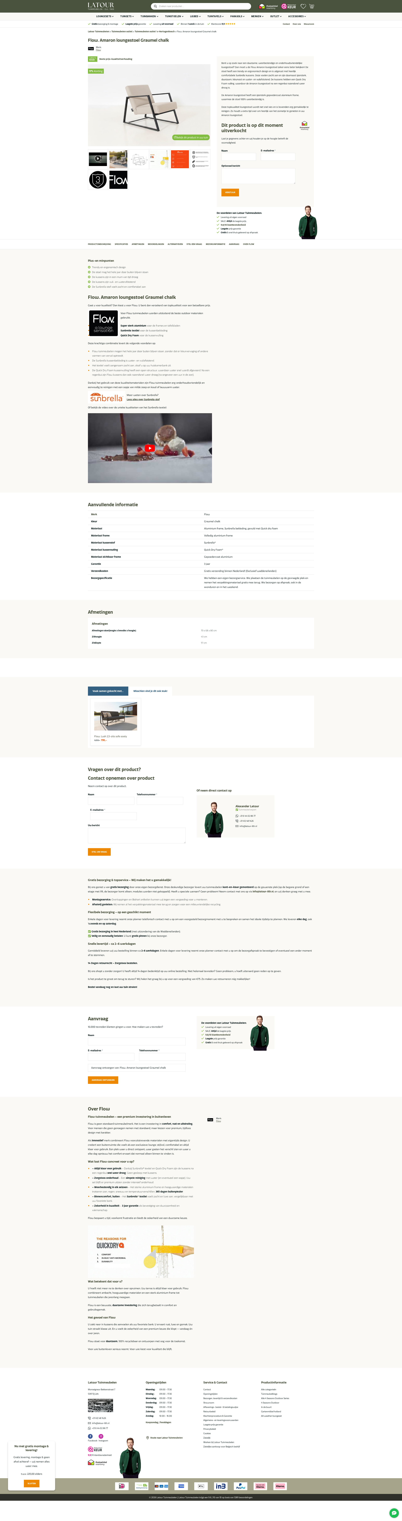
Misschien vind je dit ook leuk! (150, 691)
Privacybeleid (209, 1429)
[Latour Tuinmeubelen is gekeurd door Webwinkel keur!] (288, 6)
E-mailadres (268, 150)
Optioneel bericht (230, 165)
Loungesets (103, 16)
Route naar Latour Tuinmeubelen (166, 1437)
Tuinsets (125, 16)
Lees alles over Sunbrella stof (143, 399)
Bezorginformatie (215, 244)
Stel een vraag (194, 244)
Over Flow (248, 244)
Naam (224, 150)
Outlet (274, 16)
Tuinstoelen (173, 16)
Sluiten (32, 1483)
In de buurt (266, 1407)
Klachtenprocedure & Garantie (217, 1416)
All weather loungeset (271, 1416)
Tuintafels (214, 16)
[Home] (101, 6)
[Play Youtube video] (150, 448)
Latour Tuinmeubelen (98, 31)
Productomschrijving (99, 244)
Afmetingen (138, 244)
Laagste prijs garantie (213, 1424)
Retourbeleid (209, 1411)
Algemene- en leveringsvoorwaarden (220, 1420)
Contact (286, 24)
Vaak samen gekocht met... (108, 691)
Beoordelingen (156, 244)
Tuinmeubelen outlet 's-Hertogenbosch (155, 31)
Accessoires (296, 16)
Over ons (297, 24)
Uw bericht (94, 825)
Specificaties (121, 244)
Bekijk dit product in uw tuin (192, 137)
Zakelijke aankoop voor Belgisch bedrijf (221, 1446)
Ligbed (194, 16)
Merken (256, 16)
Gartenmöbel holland (271, 1411)
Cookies (207, 1433)
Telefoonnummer (147, 794)
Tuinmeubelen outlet (122, 31)
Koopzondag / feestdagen (158, 1422)
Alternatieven (175, 244)
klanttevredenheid (233, 225)
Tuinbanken (148, 16)
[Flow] (91, 48)
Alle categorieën (268, 1389)
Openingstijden (210, 1394)
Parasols (236, 16)
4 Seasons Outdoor (270, 1402)
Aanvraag (234, 244)
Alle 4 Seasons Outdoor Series (275, 1398)
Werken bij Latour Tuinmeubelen (218, 1442)
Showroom (309, 24)
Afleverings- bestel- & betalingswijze (220, 1407)
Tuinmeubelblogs (269, 1394)
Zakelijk (206, 1437)
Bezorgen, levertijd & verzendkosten (220, 1398)
